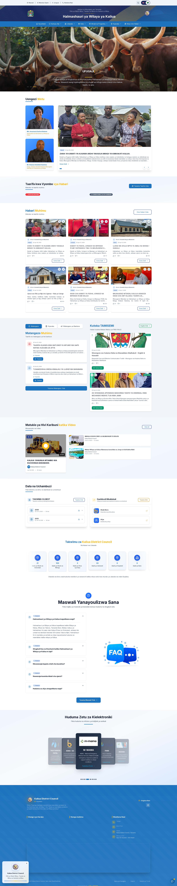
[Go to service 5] (89, 779)
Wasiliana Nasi (68, 3)
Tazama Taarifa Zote (141, 186)
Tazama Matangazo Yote (56, 388)
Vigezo (132, 881)
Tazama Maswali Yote (87, 700)
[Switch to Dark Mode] (138, 3)
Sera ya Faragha (120, 881)
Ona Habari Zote (142, 212)
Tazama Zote (79, 500)
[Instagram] (148, 805)
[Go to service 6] (91, 779)
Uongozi (56, 3)
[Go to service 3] (85, 779)
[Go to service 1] (82, 779)
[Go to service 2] (83, 779)
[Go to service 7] (93, 779)
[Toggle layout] (26, 864)
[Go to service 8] (95, 779)
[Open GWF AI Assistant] (172, 881)
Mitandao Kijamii (43, 3)
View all (146, 427)
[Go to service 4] (87, 779)
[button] (56, 627)
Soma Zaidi (64, 164)
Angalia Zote (144, 326)
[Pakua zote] (79, 510)
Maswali (31, 3)
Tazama (39, 359)
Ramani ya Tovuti (145, 881)
